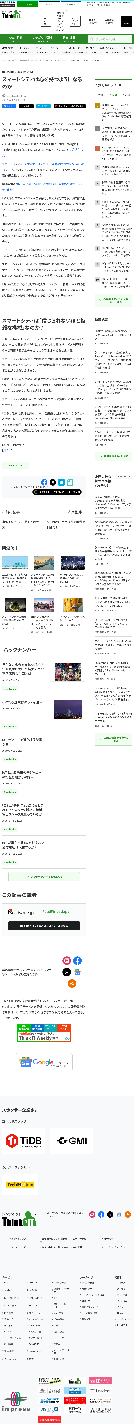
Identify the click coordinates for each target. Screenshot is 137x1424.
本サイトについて (19, 1238)
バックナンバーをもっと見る (46, 876)
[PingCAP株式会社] (23, 1141)
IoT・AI (108, 2)
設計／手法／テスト (61, 1305)
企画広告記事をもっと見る (116, 739)
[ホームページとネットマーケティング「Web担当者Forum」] (100, 1381)
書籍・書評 (122, 1294)
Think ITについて (93, 21)
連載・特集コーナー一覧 (30, 60)
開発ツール (34, 1313)
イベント (121, 1306)
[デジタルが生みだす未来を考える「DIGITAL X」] (49, 1411)
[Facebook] (77, 960)
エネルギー (91, 5)
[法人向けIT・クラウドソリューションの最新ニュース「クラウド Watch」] (75, 1391)
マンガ (105, 52)
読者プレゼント (75, 21)
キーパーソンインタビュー (94, 1294)
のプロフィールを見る (44, 926)
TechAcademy (124, 1318)
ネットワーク (56, 48)
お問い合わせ (79, 1238)
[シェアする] (44, 482)
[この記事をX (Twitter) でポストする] (53, 482)
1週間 (113, 95)
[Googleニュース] (77, 972)
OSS (56, 1325)
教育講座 (107, 5)
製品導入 (71, 4)
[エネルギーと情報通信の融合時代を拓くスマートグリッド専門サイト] (49, 1401)
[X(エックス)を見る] (110, 1214)
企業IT (49, 4)
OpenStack (44, 52)
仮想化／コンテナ (109, 48)
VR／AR (8, 1331)
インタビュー (82, 52)
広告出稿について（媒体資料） (53, 1240)
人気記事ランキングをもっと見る (115, 300)
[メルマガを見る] (92, 1214)
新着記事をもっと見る (116, 456)
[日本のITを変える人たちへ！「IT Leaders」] (100, 1391)
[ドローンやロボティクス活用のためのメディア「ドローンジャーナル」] (75, 1411)
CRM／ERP (34, 1325)
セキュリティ (34, 1343)
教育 (31, 1358)
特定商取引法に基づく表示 (55, 1247)
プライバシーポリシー (21, 1247)
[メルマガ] (66, 960)
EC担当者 (100, 2)
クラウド (90, 48)
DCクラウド (116, 2)
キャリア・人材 (35, 1351)
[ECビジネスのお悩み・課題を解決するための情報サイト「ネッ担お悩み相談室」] (49, 1420)
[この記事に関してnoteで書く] (70, 482)
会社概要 (77, 1247)
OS (55, 1297)
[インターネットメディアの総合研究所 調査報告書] (49, 1391)
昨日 (100, 95)
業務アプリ (9, 1319)
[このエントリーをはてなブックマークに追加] (61, 482)
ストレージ (74, 48)
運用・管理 (59, 1331)
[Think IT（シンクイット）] (19, 1223)
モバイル (8, 1325)
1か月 (126, 95)
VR (95, 52)
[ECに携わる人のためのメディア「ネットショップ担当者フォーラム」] (75, 1401)
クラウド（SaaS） (37, 1319)
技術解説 (121, 1288)
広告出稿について (109, 21)
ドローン (99, 5)
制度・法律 (59, 1358)
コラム (120, 1312)
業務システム (88, 1288)
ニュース (121, 1282)
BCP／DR (59, 1337)
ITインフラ (24, 48)
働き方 (57, 1343)
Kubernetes (27, 52)
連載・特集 (7, 48)
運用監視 (8, 1343)
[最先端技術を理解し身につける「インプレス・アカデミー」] (100, 1411)
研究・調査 (127, 2)
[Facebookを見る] (101, 1214)
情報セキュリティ (90, 1306)
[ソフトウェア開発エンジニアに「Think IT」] (75, 1381)
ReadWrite (122, 1325)
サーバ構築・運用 (90, 1312)
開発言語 (8, 1313)
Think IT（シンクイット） (17, 14)
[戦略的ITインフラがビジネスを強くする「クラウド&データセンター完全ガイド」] (49, 1381)
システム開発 (35, 1297)
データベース (35, 1305)
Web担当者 (91, 2)
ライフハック (10, 1358)
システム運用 (35, 1337)
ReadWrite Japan (54, 60)
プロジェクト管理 (12, 1337)
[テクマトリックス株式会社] (20, 1184)
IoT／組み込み (11, 1297)
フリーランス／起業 (62, 1351)
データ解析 (59, 1319)
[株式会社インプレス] (16, 1402)
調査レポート (88, 1300)
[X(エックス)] (66, 972)
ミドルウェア (10, 1305)
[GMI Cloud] (71, 1141)
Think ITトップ (9, 60)
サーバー (40, 48)
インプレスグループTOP (115, 1247)
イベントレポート (63, 52)
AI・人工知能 (9, 52)
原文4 (7, 450)
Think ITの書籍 (121, 52)
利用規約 (108, 1238)
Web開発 (58, 1313)
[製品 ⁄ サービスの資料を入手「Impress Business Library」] (100, 1401)
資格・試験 (9, 1351)
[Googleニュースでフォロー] (119, 1214)
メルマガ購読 (45, 21)
